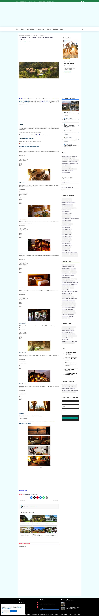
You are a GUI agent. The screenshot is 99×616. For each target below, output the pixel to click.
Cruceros (49, 29)
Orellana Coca (74, 273)
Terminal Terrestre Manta (75, 218)
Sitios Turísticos (30, 29)
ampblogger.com (55, 614)
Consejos (63, 158)
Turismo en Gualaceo (65, 305)
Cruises (77, 163)
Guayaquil (72, 266)
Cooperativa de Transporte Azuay (67, 200)
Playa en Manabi (70, 334)
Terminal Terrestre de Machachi (67, 245)
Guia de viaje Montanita (74, 390)
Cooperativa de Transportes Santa (67, 204)
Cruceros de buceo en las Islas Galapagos (68, 163)
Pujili (66, 280)
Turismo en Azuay (71, 300)
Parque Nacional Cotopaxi (66, 277)
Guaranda (69, 266)
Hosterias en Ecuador (26, 494)
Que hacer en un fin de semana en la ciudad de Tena (71, 368)
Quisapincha (71, 280)
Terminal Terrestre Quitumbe (66, 222)
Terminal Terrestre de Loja (66, 241)
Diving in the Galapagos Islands (67, 168)
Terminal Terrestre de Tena (66, 250)
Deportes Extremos (40, 29)
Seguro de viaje (64, 184)
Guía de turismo (23, 1)
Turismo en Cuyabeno (71, 302)
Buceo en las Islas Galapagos (72, 156)
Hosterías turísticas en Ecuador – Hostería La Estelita (38, 524)
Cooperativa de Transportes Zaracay (67, 206)
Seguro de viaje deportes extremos (67, 187)
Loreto (72, 270)
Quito (74, 280)
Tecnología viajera (50, 1)
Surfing (63, 293)
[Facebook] (81, 1)
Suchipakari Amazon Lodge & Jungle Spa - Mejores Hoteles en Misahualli (70, 139)
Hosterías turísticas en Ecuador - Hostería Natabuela (51, 535)
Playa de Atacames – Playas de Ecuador (69, 62)
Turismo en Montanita (65, 312)
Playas (74, 334)
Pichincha (63, 280)
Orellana (70, 273)
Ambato (63, 264)
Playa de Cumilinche (65, 332)
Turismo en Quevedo (70, 314)
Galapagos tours (72, 388)
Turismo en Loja (70, 309)
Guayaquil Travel (64, 268)
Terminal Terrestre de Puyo (66, 248)
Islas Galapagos (70, 170)
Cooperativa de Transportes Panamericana (68, 202)
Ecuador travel (74, 168)
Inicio (17, 1)
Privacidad (65, 614)
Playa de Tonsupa (64, 334)
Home (17, 29)
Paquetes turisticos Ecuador (69, 275)
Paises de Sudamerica (65, 182)
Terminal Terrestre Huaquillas (66, 216)
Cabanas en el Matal (43, 604)
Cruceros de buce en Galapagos (67, 161)
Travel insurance (64, 190)
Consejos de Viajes (68, 158)
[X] (83, 1)
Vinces (69, 318)
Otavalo (63, 275)
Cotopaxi (70, 264)
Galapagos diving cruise (65, 388)
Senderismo (55, 29)
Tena (71, 293)
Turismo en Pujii (64, 314)
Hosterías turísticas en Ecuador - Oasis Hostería (25, 535)
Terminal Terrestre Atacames (66, 209)
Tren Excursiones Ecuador (73, 298)
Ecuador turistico (64, 170)
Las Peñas (69, 328)
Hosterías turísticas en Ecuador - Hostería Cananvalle (26, 524)
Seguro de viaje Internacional (67, 185)
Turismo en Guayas (72, 307)
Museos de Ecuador (65, 273)
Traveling (72, 296)
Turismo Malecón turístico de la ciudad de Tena (71, 374)
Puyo (68, 280)
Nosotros (75, 614)
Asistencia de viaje (65, 180)
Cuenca (63, 165)
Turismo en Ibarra (64, 309)
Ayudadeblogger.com (45, 614)
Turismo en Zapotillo (65, 316)
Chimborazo (66, 264)
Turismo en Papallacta (72, 312)
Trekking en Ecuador (65, 298)
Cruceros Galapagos (65, 159)
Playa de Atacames (71, 330)
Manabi (63, 392)
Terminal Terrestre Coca (65, 211)
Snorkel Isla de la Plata (65, 289)
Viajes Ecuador (71, 316)
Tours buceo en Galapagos (66, 172)
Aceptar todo (13, 610)
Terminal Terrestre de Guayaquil (67, 236)
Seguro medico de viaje (66, 189)
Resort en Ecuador (75, 282)
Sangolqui (63, 286)
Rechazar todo (6, 610)
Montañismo (30, 1)
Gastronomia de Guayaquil (66, 390)
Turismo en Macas (65, 311)
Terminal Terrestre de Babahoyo (67, 229)
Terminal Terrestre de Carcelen (67, 232)
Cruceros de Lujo (41, 1)
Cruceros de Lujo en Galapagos (74, 159)
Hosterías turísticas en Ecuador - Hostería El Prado (50, 524)
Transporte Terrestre (74, 252)
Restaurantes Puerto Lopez (66, 284)
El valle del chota (64, 266)
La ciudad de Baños (65, 270)
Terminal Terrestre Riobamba (69, 114)
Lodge (69, 270)
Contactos (70, 614)
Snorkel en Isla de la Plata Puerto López (68, 291)
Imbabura (68, 268)
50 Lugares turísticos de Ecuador (70, 119)
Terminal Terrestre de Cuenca (66, 234)
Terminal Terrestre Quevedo (66, 220)
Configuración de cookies (7, 612)
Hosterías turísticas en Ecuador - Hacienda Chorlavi (38, 535)
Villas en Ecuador (64, 318)
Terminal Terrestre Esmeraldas (67, 213)
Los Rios (74, 270)
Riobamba (72, 284)
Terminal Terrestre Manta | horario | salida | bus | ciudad (70, 146)
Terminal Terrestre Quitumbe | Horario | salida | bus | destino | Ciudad (69, 126)
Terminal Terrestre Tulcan (66, 227)
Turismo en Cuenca (65, 302)
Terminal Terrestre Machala (66, 218)
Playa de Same (71, 332)
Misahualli (66, 392)
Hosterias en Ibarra (25, 35)
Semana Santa (67, 286)
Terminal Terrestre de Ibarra (66, 238)
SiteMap (79, 614)
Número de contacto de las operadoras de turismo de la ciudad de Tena (71, 364)
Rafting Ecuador (69, 282)
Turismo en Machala (71, 311)
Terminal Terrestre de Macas (66, 243)
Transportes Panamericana (74, 254)
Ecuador (61, 29)
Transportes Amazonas (65, 254)
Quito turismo (64, 282)
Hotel (35, 1)
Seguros (22, 29)
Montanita (72, 328)
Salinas (75, 284)
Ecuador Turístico (33, 506)
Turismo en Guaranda (72, 305)
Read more (67, 72)
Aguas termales (64, 156)
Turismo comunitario (65, 300)
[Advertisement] (49, 15)
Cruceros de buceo (75, 161)
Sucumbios (76, 291)
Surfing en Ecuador (67, 293)
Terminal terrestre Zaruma (66, 252)
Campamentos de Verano (51, 604)
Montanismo (70, 392)
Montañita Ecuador (65, 330)
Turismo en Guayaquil (65, 307)
